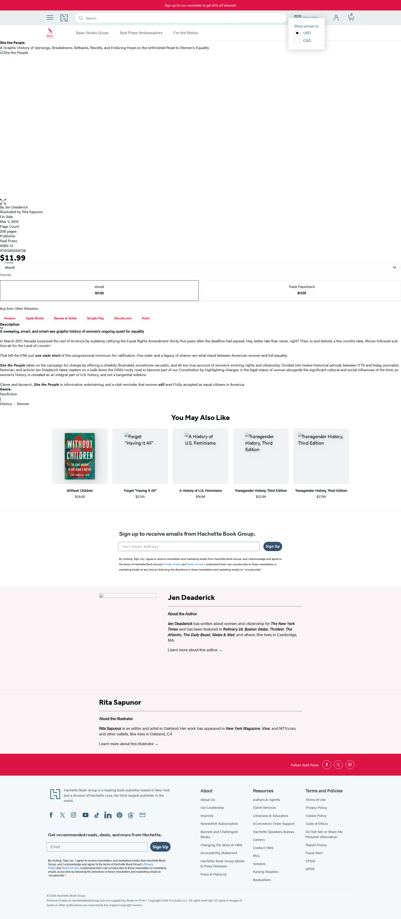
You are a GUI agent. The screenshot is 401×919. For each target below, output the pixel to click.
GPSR (310, 868)
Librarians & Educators (270, 815)
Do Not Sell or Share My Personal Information (324, 834)
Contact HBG (263, 847)
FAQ (256, 855)
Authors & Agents (266, 799)
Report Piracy (316, 844)
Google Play (95, 318)
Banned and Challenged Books (219, 834)
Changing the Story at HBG (221, 844)
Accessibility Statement (218, 852)
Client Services (264, 807)
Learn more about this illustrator (127, 743)
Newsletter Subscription (219, 823)
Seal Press (8, 240)
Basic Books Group (92, 32)
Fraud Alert (314, 852)
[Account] (336, 18)
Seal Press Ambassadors (141, 32)
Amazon (10, 318)
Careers (259, 839)
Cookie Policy (316, 815)
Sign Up (273, 546)
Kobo (146, 318)
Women (23, 403)
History (6, 403)
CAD (307, 40)
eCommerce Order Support (274, 823)
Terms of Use (316, 799)
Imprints (206, 815)
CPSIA (310, 860)
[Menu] (50, 17)
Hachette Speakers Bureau (273, 831)
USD (307, 32)
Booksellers (262, 879)
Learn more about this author (193, 649)
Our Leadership (212, 807)
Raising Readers (265, 871)
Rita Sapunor (32, 211)
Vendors (259, 863)
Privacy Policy (316, 807)
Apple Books (35, 318)
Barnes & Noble (65, 318)
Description (9, 324)
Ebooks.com (123, 318)
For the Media (186, 32)
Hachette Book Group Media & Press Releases (222, 863)
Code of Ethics (317, 823)
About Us (207, 799)
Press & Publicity (213, 874)
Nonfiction (8, 394)
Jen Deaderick (16, 207)
